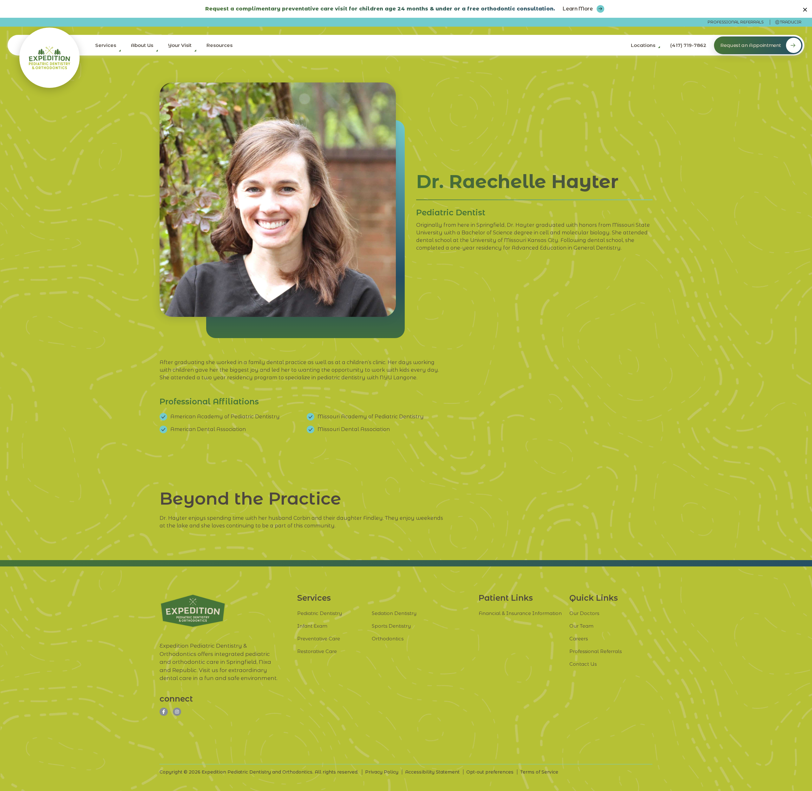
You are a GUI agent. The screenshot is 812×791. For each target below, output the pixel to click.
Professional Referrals (735, 22)
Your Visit (180, 45)
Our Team (581, 626)
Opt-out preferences (490, 772)
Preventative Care (318, 639)
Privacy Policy (381, 772)
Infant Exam (312, 626)
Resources (219, 45)
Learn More (578, 9)
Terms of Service (539, 772)
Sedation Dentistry (394, 613)
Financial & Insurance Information (520, 613)
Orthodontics (387, 639)
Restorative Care (317, 651)
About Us (142, 45)
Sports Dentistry (391, 626)
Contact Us (583, 664)
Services (105, 45)
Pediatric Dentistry (319, 613)
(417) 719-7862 (688, 45)
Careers (578, 639)
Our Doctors (584, 613)
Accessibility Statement (432, 772)
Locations (643, 45)
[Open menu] (118, 52)
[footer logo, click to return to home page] (193, 610)
